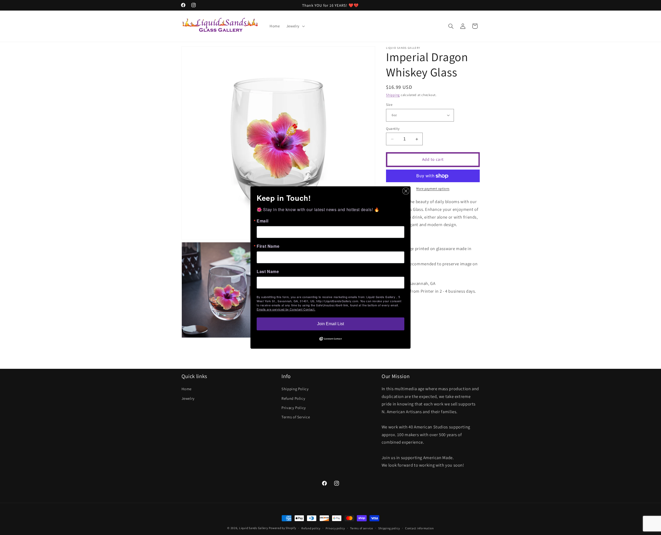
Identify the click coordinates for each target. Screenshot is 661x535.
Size (389, 104)
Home (187, 388)
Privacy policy (335, 528)
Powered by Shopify (282, 528)
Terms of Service (295, 416)
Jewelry (188, 398)
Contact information (419, 528)
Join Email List (330, 324)
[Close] (406, 191)
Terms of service (361, 528)
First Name (268, 246)
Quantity (392, 128)
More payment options (433, 188)
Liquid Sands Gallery (253, 528)
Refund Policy (293, 398)
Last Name (268, 271)
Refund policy (310, 528)
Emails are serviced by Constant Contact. (286, 309)
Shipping (393, 95)
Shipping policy (389, 528)
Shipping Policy (295, 388)
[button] (295, 26)
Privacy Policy (293, 407)
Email (262, 221)
